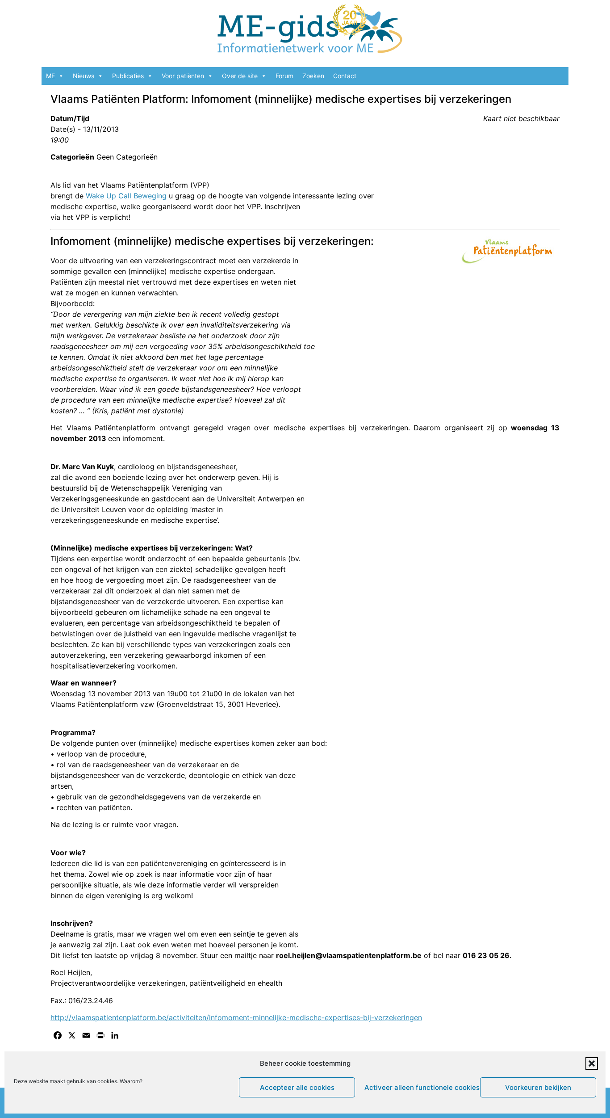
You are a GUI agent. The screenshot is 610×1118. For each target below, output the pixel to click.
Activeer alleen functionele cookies (420, 1087)
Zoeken (313, 76)
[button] (591, 1063)
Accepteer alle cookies (297, 1087)
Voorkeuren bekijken (538, 1087)
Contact (344, 76)
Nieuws (83, 76)
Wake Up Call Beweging (126, 195)
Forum (284, 76)
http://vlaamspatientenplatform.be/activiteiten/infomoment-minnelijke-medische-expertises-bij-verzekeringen (236, 1017)
